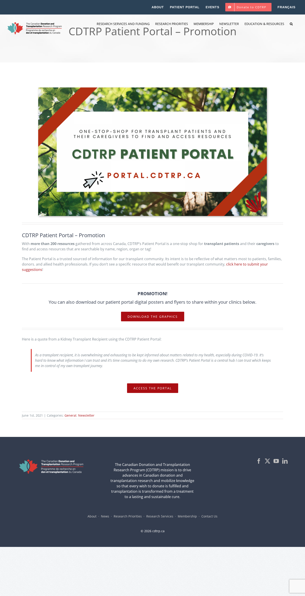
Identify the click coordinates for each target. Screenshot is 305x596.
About (92, 516)
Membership (187, 516)
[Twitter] (267, 461)
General (70, 415)
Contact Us (209, 516)
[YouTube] (276, 461)
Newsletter (86, 415)
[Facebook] (258, 461)
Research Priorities (128, 516)
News (105, 516)
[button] (291, 24)
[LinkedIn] (285, 461)
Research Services (159, 516)
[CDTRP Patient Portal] (152, 89)
